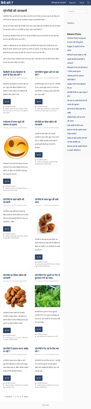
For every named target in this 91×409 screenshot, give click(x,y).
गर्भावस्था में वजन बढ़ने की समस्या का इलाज (13, 123)
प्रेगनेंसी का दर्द (43, 387)
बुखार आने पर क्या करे (51, 111)
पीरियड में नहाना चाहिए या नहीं (76, 55)
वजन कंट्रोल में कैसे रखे (21, 188)
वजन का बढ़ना (6, 190)
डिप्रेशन (7, 109)
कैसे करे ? (7, 2)
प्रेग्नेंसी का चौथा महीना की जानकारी (46, 123)
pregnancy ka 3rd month (13, 337)
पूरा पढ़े (7, 101)
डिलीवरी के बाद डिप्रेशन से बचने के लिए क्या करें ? (14, 73)
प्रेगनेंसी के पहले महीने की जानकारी (13, 201)
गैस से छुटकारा (49, 336)
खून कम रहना (40, 264)
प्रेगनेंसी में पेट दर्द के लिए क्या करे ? (47, 350)
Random (70, 23)
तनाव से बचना (6, 113)
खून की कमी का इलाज (49, 264)
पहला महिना (20, 236)
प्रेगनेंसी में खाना (18, 385)
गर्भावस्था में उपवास (9, 385)
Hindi (81, 2)
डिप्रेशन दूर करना (14, 109)
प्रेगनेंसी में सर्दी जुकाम (40, 111)
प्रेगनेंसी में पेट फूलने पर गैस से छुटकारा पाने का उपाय (47, 276)
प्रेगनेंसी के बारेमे (39, 164)
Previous (7, 396)
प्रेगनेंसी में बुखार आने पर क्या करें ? (47, 73)
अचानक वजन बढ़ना (10, 188)
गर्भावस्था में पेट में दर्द (52, 385)
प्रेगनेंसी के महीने (47, 164)
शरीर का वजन (14, 190)
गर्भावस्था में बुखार (55, 109)
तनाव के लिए (16, 111)
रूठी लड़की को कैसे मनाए (75, 125)
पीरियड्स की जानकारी (59, 2)
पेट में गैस (55, 336)
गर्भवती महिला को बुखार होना (43, 109)
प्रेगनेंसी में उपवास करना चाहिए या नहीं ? (15, 350)
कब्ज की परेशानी (41, 336)
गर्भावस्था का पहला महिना (11, 236)
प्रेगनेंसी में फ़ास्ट (10, 387)
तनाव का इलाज (9, 111)
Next (27, 396)
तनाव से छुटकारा (24, 111)
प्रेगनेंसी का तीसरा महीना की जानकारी (14, 276)
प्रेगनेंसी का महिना (53, 162)
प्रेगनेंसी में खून (46, 266)
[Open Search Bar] (88, 2)
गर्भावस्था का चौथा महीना (43, 162)
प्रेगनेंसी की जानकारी (10, 107)
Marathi (72, 2)
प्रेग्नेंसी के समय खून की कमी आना (46, 201)
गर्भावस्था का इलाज (41, 385)
